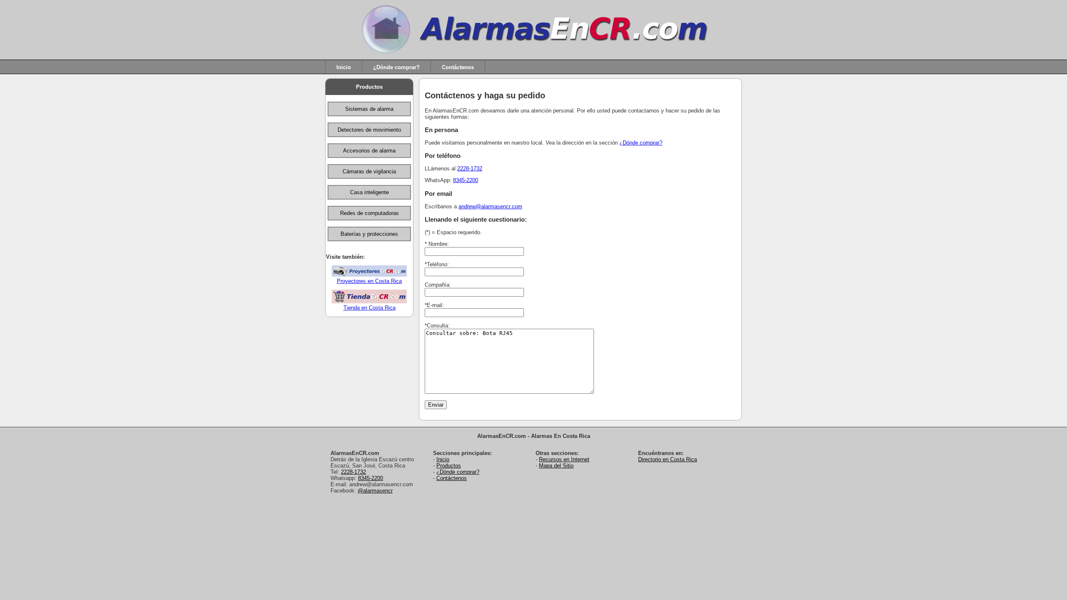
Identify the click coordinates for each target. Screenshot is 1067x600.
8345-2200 (465, 180)
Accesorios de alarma (369, 151)
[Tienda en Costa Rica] (369, 301)
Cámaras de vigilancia (369, 171)
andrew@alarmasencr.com (490, 206)
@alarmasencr (375, 491)
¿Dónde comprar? (396, 67)
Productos (369, 87)
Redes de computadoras (369, 213)
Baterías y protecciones (369, 234)
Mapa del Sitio (556, 465)
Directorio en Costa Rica (667, 459)
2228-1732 (469, 168)
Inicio (343, 67)
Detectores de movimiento (369, 130)
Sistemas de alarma (369, 109)
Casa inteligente (369, 192)
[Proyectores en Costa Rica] (369, 275)
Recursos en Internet (564, 459)
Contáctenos (458, 67)
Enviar (435, 405)
